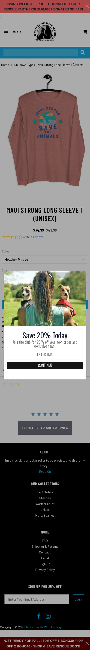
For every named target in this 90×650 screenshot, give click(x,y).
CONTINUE (45, 365)
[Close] (66, 275)
